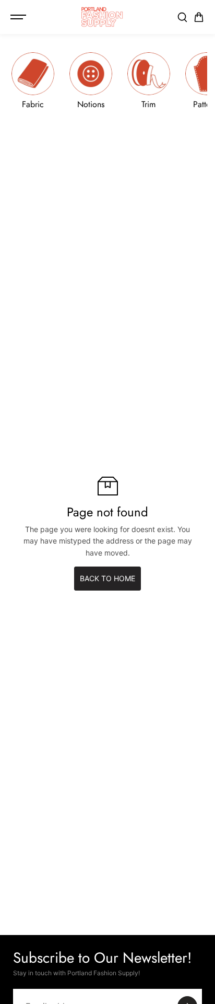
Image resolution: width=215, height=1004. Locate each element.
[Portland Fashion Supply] (102, 17)
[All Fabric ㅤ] (33, 80)
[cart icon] (198, 17)
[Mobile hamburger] (19, 17)
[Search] (182, 17)
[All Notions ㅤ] (91, 80)
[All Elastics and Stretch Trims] (149, 80)
